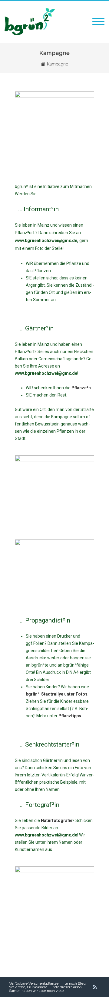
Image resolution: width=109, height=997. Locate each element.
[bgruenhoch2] (30, 33)
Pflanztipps (69, 715)
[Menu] (98, 22)
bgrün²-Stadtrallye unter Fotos (57, 694)
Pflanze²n (81, 387)
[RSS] (95, 987)
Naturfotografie (56, 820)
